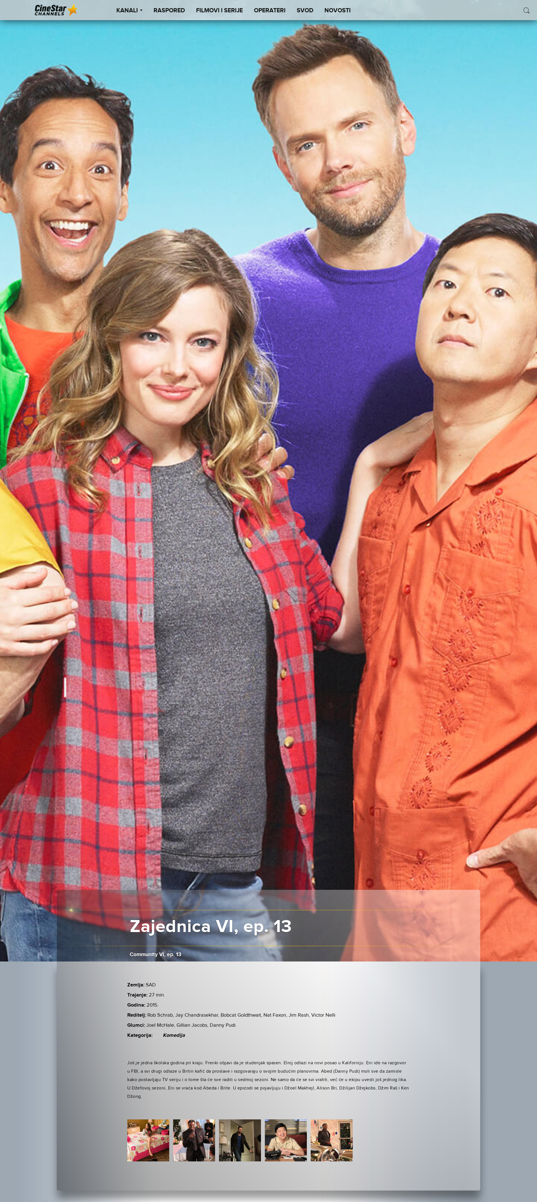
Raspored (169, 10)
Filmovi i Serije (219, 10)
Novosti (337, 10)
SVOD (305, 10)
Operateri (270, 10)
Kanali (127, 10)
